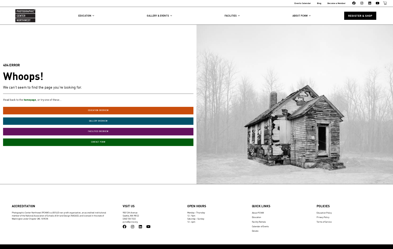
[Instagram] (362, 3)
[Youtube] (377, 3)
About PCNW (300, 15)
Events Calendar (302, 3)
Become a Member (336, 3)
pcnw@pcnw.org (130, 221)
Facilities (231, 15)
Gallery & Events (158, 15)
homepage (30, 99)
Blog (319, 3)
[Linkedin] (369, 3)
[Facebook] (354, 3)
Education (84, 15)
